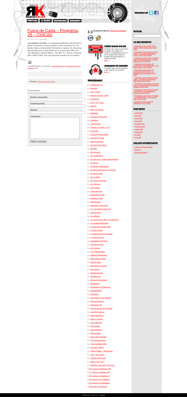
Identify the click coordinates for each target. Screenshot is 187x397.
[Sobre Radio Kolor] (46, 20)
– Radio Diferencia (96, 316)
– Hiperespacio (95, 202)
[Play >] (30, 62)
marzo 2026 (138, 118)
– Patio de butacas (96, 301)
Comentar (43, 39)
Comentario (35, 116)
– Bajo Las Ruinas (96, 110)
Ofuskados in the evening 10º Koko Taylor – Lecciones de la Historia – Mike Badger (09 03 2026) (145, 79)
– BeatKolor (93, 113)
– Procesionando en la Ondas (101, 308)
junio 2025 (137, 137)
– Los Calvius (94, 248)
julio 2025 (137, 135)
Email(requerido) (37, 103)
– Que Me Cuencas (96, 312)
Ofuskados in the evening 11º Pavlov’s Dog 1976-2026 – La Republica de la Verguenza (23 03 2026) (144, 72)
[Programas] (60, 20)
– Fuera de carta (95, 191)
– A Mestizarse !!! (96, 85)
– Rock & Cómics (96, 319)
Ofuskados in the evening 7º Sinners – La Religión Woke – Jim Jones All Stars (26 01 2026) (146, 97)
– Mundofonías (95, 276)
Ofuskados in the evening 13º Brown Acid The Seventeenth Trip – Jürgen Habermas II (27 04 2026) (146, 59)
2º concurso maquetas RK (99, 372)
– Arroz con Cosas (96, 103)
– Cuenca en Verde (96, 138)
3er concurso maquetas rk (99, 376)
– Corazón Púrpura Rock (99, 135)
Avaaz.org (137, 150)
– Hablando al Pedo (97, 195)
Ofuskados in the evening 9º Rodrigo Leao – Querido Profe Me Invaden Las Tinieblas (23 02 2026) (146, 85)
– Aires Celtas (94, 92)
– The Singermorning (97, 340)
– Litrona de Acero (96, 245)
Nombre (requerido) (39, 97)
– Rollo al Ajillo (95, 333)
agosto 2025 (138, 132)
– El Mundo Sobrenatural (99, 166)
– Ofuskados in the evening (100, 298)
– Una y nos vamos (97, 355)
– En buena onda (96, 174)
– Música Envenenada (98, 280)
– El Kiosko (93, 163)
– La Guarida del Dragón (98, 223)
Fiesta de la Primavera (98, 387)
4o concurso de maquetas (99, 379)
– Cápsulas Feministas (98, 117)
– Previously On (95, 305)
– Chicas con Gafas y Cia (99, 127)
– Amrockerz (94, 99)
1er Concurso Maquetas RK (100, 369)
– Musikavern (94, 284)
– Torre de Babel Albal (98, 344)
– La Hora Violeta (96, 230)
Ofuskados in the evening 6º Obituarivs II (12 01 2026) (143, 102)
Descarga (31, 68)
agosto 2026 (138, 113)
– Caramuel (93, 120)
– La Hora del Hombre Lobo (100, 227)
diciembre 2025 (139, 124)
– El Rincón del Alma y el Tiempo (102, 170)
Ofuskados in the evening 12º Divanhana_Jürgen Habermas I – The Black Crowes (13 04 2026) (146, 65)
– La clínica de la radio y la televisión (104, 220)
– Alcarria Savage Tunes (99, 95)
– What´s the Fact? (96, 362)
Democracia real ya (140, 152)
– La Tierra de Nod (96, 237)
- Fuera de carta (42, 81)
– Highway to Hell (96, 198)
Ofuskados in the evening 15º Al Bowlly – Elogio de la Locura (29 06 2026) (145, 47)
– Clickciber (93, 131)
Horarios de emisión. (118, 31)
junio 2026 (137, 115)
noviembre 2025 (139, 126)
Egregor (102, 395)
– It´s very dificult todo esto (100, 209)
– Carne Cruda (94, 124)
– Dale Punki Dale (96, 142)
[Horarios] (75, 20)
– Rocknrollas (94, 326)
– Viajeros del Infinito (97, 358)
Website (33, 110)
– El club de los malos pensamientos (103, 159)
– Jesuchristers (95, 213)
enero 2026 (138, 121)
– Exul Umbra (94, 188)
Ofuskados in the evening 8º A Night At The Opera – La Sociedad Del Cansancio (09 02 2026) (145, 91)
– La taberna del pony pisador (101, 234)
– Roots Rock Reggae (98, 337)
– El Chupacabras (96, 156)
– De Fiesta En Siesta (98, 145)
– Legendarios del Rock (98, 241)
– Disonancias (94, 152)
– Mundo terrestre (96, 273)
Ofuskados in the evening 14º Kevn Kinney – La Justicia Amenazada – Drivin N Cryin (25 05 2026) (145, 53)
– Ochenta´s (94, 294)
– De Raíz (93, 149)
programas (51, 81)
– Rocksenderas (95, 330)
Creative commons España (143, 147)
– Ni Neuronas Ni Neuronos (100, 287)
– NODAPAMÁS (95, 291)
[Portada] (32, 20)
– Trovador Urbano (96, 347)
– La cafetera (94, 216)
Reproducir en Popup (73, 66)
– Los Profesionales (97, 252)
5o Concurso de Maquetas (99, 383)
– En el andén (94, 177)
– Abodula (93, 88)
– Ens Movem (94, 184)
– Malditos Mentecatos (98, 255)
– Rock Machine (95, 323)
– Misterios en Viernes (98, 266)
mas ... (107, 60)
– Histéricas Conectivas (98, 206)
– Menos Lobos (95, 262)
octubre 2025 (138, 129)
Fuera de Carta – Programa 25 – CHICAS (53, 32)
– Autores (93, 106)
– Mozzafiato (94, 269)
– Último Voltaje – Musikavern (101, 351)
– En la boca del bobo (97, 181)
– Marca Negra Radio (97, 259)
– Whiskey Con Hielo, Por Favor (102, 365)
